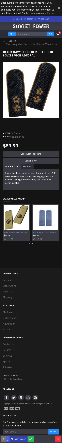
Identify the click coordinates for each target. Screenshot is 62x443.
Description (11, 166)
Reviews (27, 166)
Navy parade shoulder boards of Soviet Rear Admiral (16, 232)
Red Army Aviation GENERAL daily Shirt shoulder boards (45, 232)
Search (12, 40)
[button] (29, 243)
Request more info (32, 154)
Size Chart (32, 161)
